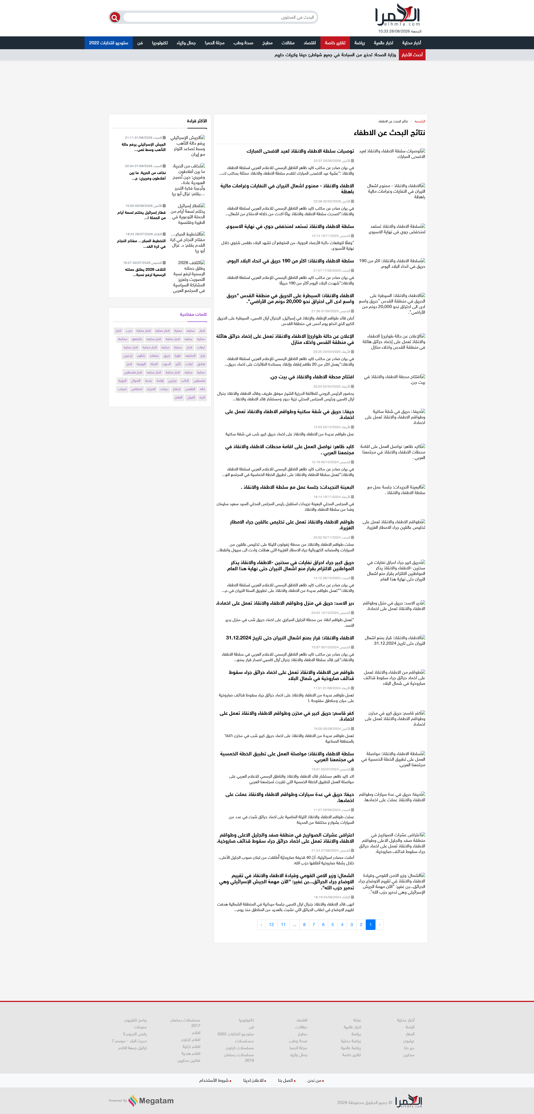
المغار (410, 1034)
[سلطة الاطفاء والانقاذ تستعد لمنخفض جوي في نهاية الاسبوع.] (391, 231)
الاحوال (135, 380)
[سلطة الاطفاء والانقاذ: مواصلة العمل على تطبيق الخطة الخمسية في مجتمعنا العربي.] (391, 761)
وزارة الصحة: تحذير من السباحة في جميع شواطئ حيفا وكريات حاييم (335, 55)
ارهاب (201, 347)
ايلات (189, 364)
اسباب (122, 389)
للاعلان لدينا (253, 1080)
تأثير (178, 364)
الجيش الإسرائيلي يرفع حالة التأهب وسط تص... (144, 147)
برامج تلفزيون (135, 1020)
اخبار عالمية (383, 43)
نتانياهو (137, 339)
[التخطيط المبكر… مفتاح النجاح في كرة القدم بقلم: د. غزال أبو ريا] (187, 242)
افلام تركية (191, 1046)
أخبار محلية (411, 43)
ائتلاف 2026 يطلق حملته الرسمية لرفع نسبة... (145, 272)
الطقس (190, 389)
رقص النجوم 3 (135, 1034)
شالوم (141, 355)
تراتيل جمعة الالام (132, 1048)
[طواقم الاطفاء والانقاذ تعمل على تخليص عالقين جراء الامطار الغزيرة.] (391, 526)
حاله (202, 389)
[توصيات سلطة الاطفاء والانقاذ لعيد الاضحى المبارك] (391, 155)
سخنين (408, 1055)
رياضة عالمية (351, 1048)
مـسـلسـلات (244, 1041)
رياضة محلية (351, 1041)
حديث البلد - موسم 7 (129, 1041)
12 (271, 924)
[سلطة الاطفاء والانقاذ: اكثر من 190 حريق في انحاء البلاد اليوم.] (391, 265)
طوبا (178, 355)
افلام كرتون (190, 1039)
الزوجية (141, 364)
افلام (196, 1032)
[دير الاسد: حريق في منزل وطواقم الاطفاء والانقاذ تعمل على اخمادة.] (391, 608)
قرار (202, 355)
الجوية (122, 380)
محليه (191, 330)
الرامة (410, 1027)
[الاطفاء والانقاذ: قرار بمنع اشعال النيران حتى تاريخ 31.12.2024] (391, 642)
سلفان (154, 355)
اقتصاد (310, 43)
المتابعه (191, 355)
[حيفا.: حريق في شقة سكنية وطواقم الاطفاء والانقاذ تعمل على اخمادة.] (391, 418)
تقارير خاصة (335, 43)
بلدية (148, 380)
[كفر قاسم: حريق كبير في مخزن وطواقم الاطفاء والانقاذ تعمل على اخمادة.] (391, 720)
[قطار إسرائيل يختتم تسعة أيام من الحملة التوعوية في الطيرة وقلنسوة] (187, 214)
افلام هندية (191, 1053)
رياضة (360, 43)
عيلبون (408, 1041)
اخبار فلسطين (133, 372)
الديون (166, 364)
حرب (129, 330)
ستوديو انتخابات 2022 (108, 43)
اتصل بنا (285, 1080)
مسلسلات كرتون (240, 1048)
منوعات (140, 1027)
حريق (167, 355)
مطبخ (268, 43)
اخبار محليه (162, 330)
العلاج (178, 397)
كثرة (202, 397)
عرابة (357, 1020)
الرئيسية (420, 121)
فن (140, 43)
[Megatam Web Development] (141, 1101)
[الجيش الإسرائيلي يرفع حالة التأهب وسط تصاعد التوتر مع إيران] (187, 145)
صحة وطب (243, 43)
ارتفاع (177, 389)
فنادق (201, 364)
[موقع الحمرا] (398, 16)
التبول (191, 397)
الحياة (154, 364)
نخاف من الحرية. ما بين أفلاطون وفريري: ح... (147, 175)
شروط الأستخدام (214, 1080)
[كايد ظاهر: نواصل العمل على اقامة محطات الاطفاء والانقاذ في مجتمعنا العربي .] (391, 454)
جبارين (172, 380)
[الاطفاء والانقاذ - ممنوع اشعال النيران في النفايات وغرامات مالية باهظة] (391, 193)
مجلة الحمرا (214, 43)
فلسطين (199, 380)
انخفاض (136, 389)
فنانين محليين (188, 1060)
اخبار (202, 330)
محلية (178, 330)
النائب (185, 380)
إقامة (160, 380)
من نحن (314, 1080)
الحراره (151, 389)
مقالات (288, 43)
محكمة (122, 339)
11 (283, 924)
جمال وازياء (186, 43)
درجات (164, 389)
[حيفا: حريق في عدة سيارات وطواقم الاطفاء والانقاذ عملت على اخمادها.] (391, 799)
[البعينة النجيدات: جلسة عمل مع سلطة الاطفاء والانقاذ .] (391, 492)
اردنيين (127, 355)
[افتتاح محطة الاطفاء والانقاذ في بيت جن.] (391, 381)
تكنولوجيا (160, 43)
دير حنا (409, 1048)
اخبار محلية (144, 330)
